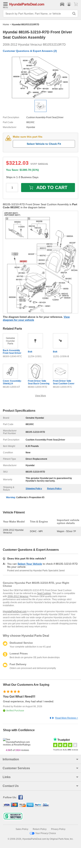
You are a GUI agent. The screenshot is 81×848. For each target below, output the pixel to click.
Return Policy (54, 488)
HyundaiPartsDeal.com (15, 611)
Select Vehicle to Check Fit (44, 143)
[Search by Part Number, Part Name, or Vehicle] (74, 13)
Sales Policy (22, 829)
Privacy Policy (58, 829)
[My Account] (69, 4)
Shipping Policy (34, 488)
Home (6, 24)
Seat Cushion (44, 593)
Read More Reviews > (66, 718)
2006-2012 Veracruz (18, 596)
